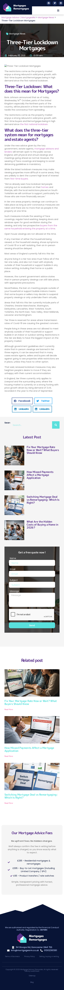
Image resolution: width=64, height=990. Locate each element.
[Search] (56, 425)
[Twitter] (55, 3)
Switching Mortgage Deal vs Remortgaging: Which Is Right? (43, 500)
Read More (8, 709)
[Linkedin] (61, 3)
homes (45, 187)
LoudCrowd (34, 971)
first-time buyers (19, 178)
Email (12, 569)
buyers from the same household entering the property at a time (30, 227)
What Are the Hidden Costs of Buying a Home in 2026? (42, 524)
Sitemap (32, 975)
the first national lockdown (34, 124)
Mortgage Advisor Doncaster (31, 969)
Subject (14, 580)
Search (7, 422)
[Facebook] (49, 3)
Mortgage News (17, 33)
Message (14, 591)
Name (13, 558)
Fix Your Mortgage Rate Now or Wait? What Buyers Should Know (43, 450)
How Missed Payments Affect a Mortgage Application (40, 475)
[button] (58, 10)
